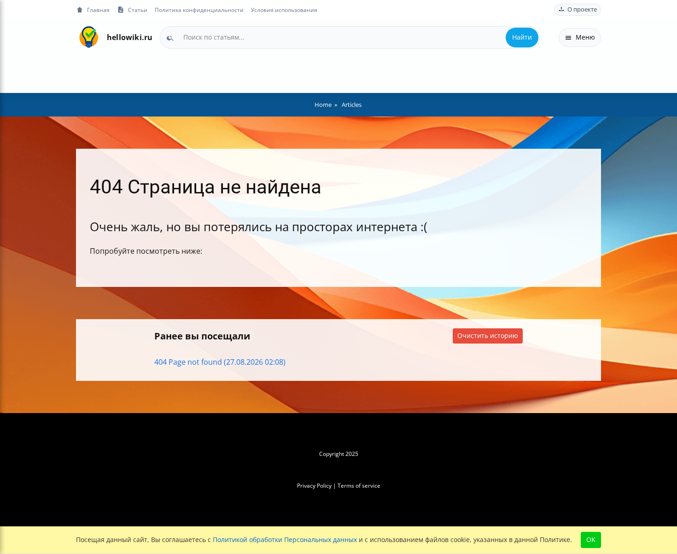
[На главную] (88, 37)
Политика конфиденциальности (199, 9)
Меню (585, 37)
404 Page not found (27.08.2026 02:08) (220, 362)
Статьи (137, 9)
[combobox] (350, 37)
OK (590, 539)
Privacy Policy (314, 486)
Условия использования (284, 9)
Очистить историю (487, 335)
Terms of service (359, 486)
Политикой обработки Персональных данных (285, 539)
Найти (522, 37)
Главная (98, 9)
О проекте (582, 9)
